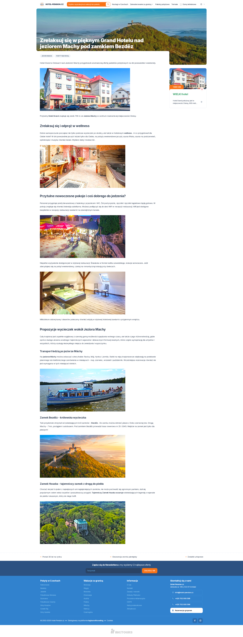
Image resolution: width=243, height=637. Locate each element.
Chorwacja (88, 595)
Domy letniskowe (189, 4)
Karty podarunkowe (134, 605)
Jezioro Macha (47, 56)
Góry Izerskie (45, 612)
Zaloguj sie (149, 571)
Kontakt (130, 588)
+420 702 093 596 (182, 604)
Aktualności (131, 609)
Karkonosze (44, 585)
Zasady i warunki (133, 592)
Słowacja (87, 585)
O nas (129, 585)
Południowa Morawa (48, 595)
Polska (86, 602)
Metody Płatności (133, 595)
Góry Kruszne (45, 605)
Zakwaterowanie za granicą (140, 4)
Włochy (86, 605)
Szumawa (44, 598)
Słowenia (87, 592)
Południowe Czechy (47, 602)
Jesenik (43, 592)
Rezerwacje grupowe (183, 610)
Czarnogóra (88, 612)
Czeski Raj (44, 609)
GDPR (129, 602)
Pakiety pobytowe (162, 4)
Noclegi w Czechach (120, 4)
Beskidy (43, 588)
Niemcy (86, 609)
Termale (174, 4)
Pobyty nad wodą (62, 56)
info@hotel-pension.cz (184, 592)
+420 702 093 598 (182, 598)
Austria (86, 598)
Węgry (86, 588)
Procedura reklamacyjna (136, 598)
